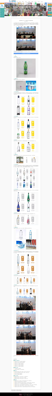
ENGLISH (42, 1)
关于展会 (20, 1)
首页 (17, 1)
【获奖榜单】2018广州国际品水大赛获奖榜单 (19, 364)
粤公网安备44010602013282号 (30, 394)
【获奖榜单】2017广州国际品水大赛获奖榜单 (19, 365)
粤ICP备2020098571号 (25, 394)
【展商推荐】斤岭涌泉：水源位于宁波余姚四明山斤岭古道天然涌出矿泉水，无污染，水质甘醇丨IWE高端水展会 (25, 384)
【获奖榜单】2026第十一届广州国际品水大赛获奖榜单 (19, 361)
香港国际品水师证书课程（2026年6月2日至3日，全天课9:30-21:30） (21, 378)
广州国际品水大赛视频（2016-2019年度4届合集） (19, 369)
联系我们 (50, 13)
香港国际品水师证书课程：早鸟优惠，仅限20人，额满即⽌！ (20, 377)
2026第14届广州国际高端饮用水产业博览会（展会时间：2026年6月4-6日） (21, 372)
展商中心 (23, 1)
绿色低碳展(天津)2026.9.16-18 (2, 10)
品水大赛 (16, 16)
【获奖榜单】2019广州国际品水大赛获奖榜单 (19, 363)
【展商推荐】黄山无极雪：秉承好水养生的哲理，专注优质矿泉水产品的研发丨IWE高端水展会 (23, 385)
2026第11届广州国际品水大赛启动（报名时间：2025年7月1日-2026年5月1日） (22, 371)
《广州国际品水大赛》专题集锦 (17, 368)
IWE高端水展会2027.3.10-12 (2, 9)
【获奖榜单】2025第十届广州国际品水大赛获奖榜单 (19, 362)
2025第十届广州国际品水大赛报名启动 (18, 374)
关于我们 (39, 1)
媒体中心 (35, 1)
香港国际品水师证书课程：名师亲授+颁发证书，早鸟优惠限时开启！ (21, 376)
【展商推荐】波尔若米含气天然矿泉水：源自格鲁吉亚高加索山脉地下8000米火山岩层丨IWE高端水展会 (24, 386)
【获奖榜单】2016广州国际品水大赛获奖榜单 (19, 366)
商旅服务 (29, 1)
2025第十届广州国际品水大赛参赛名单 (18, 373)
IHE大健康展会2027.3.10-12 (2, 12)
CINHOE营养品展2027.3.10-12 (2, 14)
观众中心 (26, 1)
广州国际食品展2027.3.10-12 (2, 16)
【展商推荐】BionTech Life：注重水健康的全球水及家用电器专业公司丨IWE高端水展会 (23, 383)
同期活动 (32, 1)
